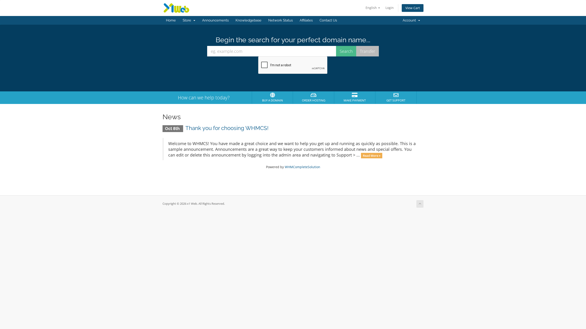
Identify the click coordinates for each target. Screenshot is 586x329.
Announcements (215, 20)
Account (410, 20)
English (372, 7)
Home (171, 20)
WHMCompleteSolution (302, 167)
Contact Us (328, 20)
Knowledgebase (248, 20)
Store (188, 20)
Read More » (371, 155)
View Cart (412, 8)
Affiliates (306, 20)
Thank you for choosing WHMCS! (227, 128)
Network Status (280, 20)
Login (389, 7)
